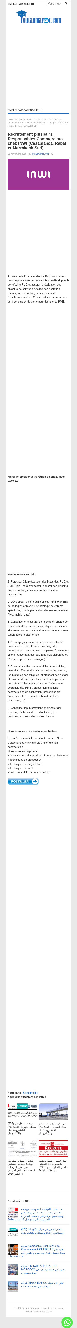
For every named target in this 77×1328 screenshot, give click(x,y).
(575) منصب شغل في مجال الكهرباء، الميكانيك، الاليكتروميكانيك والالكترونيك (42, 1231)
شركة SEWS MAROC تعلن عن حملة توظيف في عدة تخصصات (42, 1284)
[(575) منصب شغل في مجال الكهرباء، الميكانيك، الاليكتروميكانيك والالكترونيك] (22, 1112)
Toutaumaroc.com (30, 1308)
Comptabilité (24, 119)
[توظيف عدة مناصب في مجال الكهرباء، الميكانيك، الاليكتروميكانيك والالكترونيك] (53, 1112)
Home (11, 119)
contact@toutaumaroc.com (38, 1311)
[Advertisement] (38, 66)
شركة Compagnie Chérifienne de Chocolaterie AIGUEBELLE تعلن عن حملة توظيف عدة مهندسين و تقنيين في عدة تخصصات (37, 1251)
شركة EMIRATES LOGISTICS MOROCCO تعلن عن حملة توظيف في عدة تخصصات (43, 1269)
